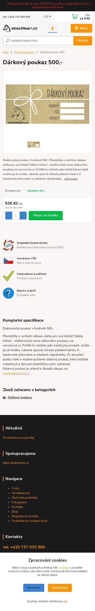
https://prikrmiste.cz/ (16, 463)
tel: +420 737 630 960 (16, 17)
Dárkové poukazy (24, 52)
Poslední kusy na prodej (18, 438)
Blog (15, 512)
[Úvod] (21, 28)
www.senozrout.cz (16, 373)
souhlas (63, 567)
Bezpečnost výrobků (25, 516)
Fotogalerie (19, 502)
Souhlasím (60, 588)
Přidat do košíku (45, 215)
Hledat (82, 40)
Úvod (5, 52)
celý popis (71, 179)
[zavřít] (89, 4)
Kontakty (17, 507)
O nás (15, 488)
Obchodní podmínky (25, 498)
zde (65, 601)
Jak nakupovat (21, 493)
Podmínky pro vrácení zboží (30, 521)
